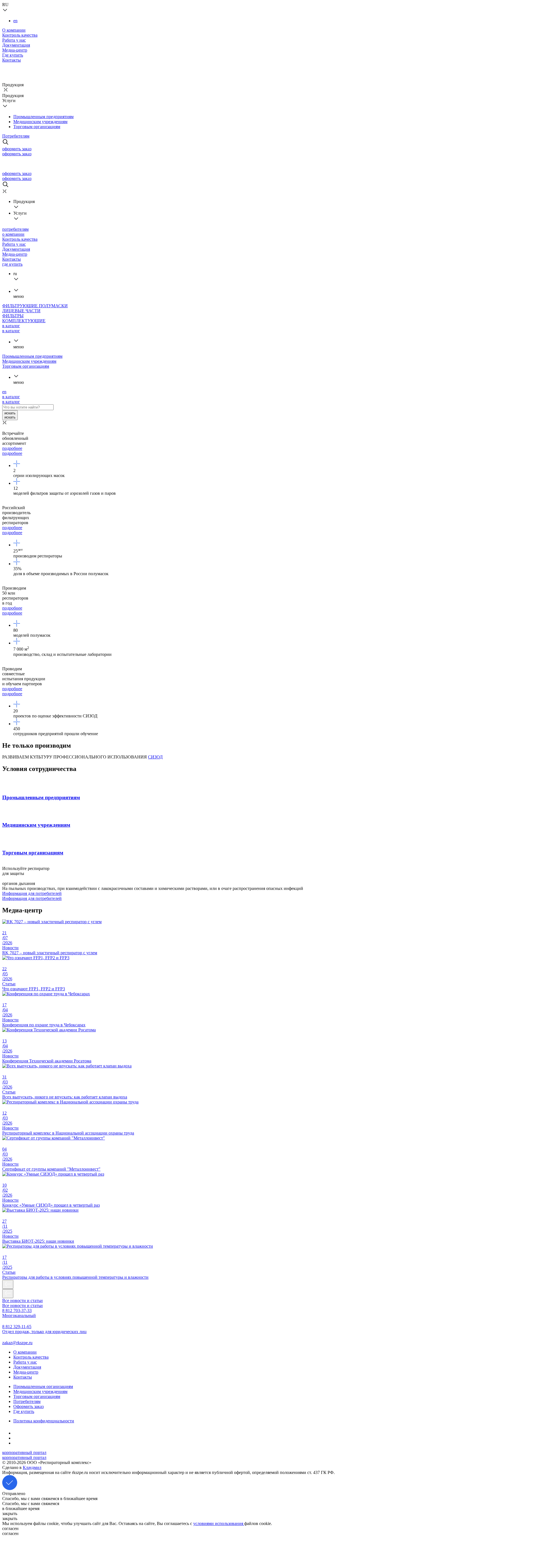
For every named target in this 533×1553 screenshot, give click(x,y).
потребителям (15, 229)
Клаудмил (32, 1467)
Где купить (12, 55)
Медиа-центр (14, 50)
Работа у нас (14, 40)
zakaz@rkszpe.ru (17, 1342)
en (15, 20)
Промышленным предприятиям (43, 116)
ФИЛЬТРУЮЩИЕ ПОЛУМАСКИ (35, 305)
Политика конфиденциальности (43, 1420)
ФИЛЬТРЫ (13, 315)
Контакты (11, 60)
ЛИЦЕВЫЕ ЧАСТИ (21, 310)
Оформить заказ (28, 1406)
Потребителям (15, 136)
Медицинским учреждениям (40, 121)
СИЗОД (155, 757)
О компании (14, 30)
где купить (12, 264)
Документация (16, 45)
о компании (13, 234)
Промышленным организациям (43, 1386)
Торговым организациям (36, 126)
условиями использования (218, 1523)
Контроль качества (19, 35)
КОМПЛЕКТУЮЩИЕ (24, 320)
